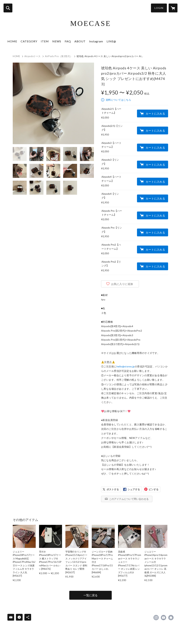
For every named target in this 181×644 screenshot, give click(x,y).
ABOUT (80, 41)
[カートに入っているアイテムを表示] (173, 8)
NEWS (56, 41)
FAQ (68, 41)
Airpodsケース (32, 56)
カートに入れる (155, 113)
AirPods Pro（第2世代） (58, 56)
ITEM (45, 41)
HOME (12, 41)
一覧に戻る (90, 595)
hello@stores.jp (125, 366)
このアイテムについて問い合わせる (129, 498)
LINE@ (111, 41)
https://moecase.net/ (171, 617)
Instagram (96, 41)
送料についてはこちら (118, 99)
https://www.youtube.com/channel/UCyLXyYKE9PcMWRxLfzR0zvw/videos (163, 617)
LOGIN (158, 7)
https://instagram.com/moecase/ (156, 617)
